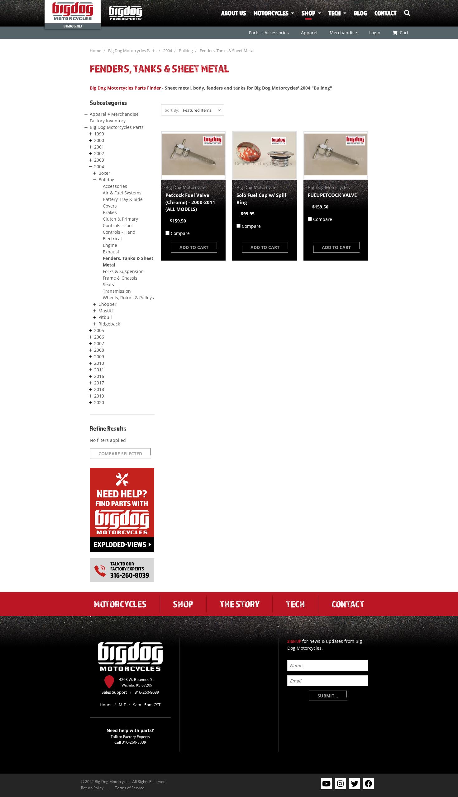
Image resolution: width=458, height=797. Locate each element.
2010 (99, 363)
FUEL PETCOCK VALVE (332, 195)
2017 (99, 383)
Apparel (309, 33)
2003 (99, 160)
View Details (193, 155)
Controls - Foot (118, 225)
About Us (233, 13)
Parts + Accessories (269, 33)
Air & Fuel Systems (122, 193)
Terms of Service (129, 787)
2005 (99, 330)
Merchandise (343, 33)
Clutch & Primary (120, 219)
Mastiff (105, 311)
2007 (99, 343)
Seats (108, 284)
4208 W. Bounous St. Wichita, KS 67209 (137, 682)
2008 (99, 350)
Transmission (117, 291)
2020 (99, 402)
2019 (99, 396)
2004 (167, 50)
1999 (99, 134)
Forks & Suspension (123, 271)
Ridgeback (109, 324)
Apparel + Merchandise (114, 114)
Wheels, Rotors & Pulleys (128, 298)
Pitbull (105, 317)
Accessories (115, 186)
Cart (403, 33)
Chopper (107, 304)
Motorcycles (271, 13)
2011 (99, 370)
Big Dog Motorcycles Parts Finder (125, 88)
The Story (240, 604)
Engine (110, 245)
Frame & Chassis (120, 278)
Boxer (104, 173)
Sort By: (172, 110)
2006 (99, 337)
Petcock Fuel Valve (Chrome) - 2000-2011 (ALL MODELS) (190, 202)
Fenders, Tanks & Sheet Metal (227, 50)
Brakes (110, 212)
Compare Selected (120, 454)
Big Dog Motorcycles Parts (132, 50)
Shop (308, 13)
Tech (334, 13)
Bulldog (186, 50)
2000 (99, 140)
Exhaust (111, 252)
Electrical (112, 239)
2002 (99, 153)
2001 (99, 147)
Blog (360, 13)
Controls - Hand (119, 232)
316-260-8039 (134, 742)
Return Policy (92, 787)
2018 (99, 389)
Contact (386, 13)
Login (374, 33)
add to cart (193, 247)
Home (95, 50)
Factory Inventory (108, 121)
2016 (99, 376)
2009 (99, 356)
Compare (180, 233)
